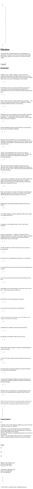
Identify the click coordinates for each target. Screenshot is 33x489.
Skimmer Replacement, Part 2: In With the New (14, 324)
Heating (9, 16)
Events (5, 479)
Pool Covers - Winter (12, 23)
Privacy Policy (7, 481)
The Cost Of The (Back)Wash (9, 189)
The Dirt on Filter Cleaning (8, 264)
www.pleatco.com (5, 473)
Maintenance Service (12, 19)
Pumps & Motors (11, 26)
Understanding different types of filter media (13, 72)
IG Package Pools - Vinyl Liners (14, 18)
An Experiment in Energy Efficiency (11, 376)
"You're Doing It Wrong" (8, 296)
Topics (5, 5)
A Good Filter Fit (5, 244)
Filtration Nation (5, 201)
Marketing (9, 40)
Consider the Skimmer (7, 388)
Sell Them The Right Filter (8, 85)
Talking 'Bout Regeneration (8, 211)
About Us (6, 476)
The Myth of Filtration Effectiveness (11, 163)
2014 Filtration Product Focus (9, 221)
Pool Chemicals (10, 20)
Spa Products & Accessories (13, 34)
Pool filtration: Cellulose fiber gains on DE (13, 150)
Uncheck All (9, 62)
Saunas (8, 31)
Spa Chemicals (10, 33)
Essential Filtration (6, 124)
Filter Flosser (4, 457)
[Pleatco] (3, 422)
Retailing (9, 27)
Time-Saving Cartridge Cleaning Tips (11, 285)
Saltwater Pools (10, 41)
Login (5, 45)
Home (5, 4)
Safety (8, 29)
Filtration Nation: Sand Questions (10, 255)
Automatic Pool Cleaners (13, 8)
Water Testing (10, 38)
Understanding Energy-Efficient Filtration (12, 366)
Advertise (6, 477)
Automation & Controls (12, 9)
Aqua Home (7, 44)
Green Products (10, 15)
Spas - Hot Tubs (11, 36)
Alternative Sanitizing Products (14, 7)
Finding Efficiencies (6, 355)
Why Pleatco (4, 453)
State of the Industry (11, 37)
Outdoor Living (10, 42)
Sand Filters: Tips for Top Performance (11, 275)
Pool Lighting (10, 25)
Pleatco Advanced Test (6, 449)
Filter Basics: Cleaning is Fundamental (12, 305)
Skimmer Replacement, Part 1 (9, 314)
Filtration (9, 13)
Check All (3, 62)
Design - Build (10, 11)
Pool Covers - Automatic (13, 22)
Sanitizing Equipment (12, 30)
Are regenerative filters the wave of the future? (14, 176)
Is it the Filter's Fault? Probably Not (11, 98)
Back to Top (4, 484)
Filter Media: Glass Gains (8, 334)
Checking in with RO (6, 398)
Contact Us (6, 480)
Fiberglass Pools (11, 12)
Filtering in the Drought (7, 231)
